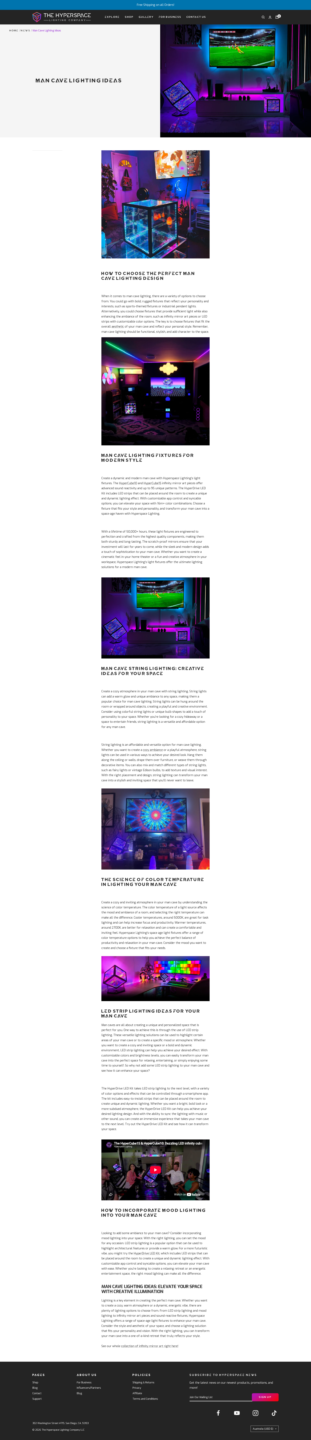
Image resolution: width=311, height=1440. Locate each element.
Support (37, 1399)
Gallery (146, 17)
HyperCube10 (128, 483)
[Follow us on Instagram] (255, 1413)
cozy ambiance (153, 750)
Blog (35, 1388)
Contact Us (196, 17)
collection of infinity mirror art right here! (149, 1346)
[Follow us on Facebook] (218, 1413)
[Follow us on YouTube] (236, 1413)
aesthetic (118, 327)
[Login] (270, 17)
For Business (170, 17)
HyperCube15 (152, 483)
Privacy (136, 1388)
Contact (36, 1393)
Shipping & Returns (143, 1382)
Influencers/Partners (89, 1388)
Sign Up (265, 1397)
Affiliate (137, 1393)
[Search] (263, 17)
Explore (112, 17)
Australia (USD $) (263, 1428)
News (25, 30)
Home (13, 30)
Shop (129, 17)
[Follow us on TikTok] (274, 1413)
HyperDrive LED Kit (147, 1253)
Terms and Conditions (145, 1399)
